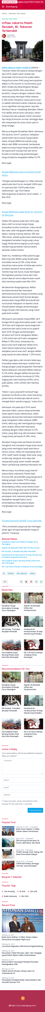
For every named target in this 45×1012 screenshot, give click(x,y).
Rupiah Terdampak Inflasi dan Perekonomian (21, 548)
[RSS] (23, 998)
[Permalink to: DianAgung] (4, 36)
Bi (4, 573)
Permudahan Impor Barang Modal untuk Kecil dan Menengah (21, 562)
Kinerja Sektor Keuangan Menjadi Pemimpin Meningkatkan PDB (20, 963)
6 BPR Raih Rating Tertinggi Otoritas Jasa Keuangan (27, 864)
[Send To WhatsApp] (41, 582)
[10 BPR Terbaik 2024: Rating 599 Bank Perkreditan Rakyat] (8, 854)
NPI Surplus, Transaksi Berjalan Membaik (19, 551)
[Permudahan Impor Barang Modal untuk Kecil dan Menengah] (11, 644)
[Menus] (3, 7)
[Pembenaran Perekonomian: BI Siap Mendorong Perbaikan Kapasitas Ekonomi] (33, 621)
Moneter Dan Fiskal (9, 19)
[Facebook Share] (21, 582)
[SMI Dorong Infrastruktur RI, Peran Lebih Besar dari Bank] (8, 842)
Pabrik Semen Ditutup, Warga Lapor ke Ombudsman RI (18, 972)
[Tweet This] (26, 582)
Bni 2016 (25, 896)
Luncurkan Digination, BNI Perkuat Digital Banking (22, 946)
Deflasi (11, 573)
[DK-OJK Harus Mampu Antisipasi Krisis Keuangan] (33, 644)
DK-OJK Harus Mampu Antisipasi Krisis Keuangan (22, 567)
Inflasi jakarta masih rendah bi (16, 67)
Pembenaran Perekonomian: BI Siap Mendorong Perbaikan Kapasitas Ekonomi (22, 556)
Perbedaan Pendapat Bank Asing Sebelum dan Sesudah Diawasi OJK (21, 981)
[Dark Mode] (41, 7)
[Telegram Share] (36, 582)
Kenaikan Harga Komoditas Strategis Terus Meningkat (20, 543)
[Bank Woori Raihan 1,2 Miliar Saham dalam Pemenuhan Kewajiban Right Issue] (8, 831)
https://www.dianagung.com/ (23, 1005)
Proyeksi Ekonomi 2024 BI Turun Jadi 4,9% (22, 520)
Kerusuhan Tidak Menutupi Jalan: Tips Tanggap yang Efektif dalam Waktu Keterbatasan (22, 954)
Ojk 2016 (33, 891)
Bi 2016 (22, 891)
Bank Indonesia (10, 896)
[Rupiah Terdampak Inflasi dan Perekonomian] (33, 598)
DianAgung (11, 6)
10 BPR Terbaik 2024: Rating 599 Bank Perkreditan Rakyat (29, 853)
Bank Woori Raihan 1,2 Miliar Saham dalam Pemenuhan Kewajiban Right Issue (28, 830)
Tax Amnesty (9, 891)
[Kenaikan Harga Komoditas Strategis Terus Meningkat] (11, 598)
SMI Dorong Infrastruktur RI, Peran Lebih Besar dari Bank (28, 841)
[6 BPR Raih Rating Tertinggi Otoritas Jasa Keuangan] (8, 865)
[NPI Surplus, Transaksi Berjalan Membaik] (11, 621)
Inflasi (32, 573)
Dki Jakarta (22, 573)
